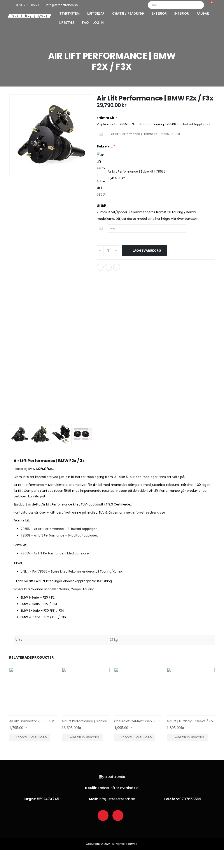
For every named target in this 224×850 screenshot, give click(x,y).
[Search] (198, 5)
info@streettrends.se (149, 512)
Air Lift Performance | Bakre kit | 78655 (136, 171)
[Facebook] (103, 815)
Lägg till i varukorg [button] (31, 737)
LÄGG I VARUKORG (147, 250)
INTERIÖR (181, 14)
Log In (98, 23)
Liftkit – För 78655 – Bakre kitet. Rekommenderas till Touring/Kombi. (72, 571)
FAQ (85, 23)
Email (116, 267)
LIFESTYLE (66, 23)
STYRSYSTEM (69, 14)
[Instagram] (117, 815)
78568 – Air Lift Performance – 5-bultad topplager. (59, 535)
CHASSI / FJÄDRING (128, 14)
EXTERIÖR (159, 14)
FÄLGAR (202, 14)
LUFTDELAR (96, 14)
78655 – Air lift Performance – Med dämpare (55, 553)
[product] (33, 691)
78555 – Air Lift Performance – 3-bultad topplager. (59, 529)
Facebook (100, 267)
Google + (108, 267)
